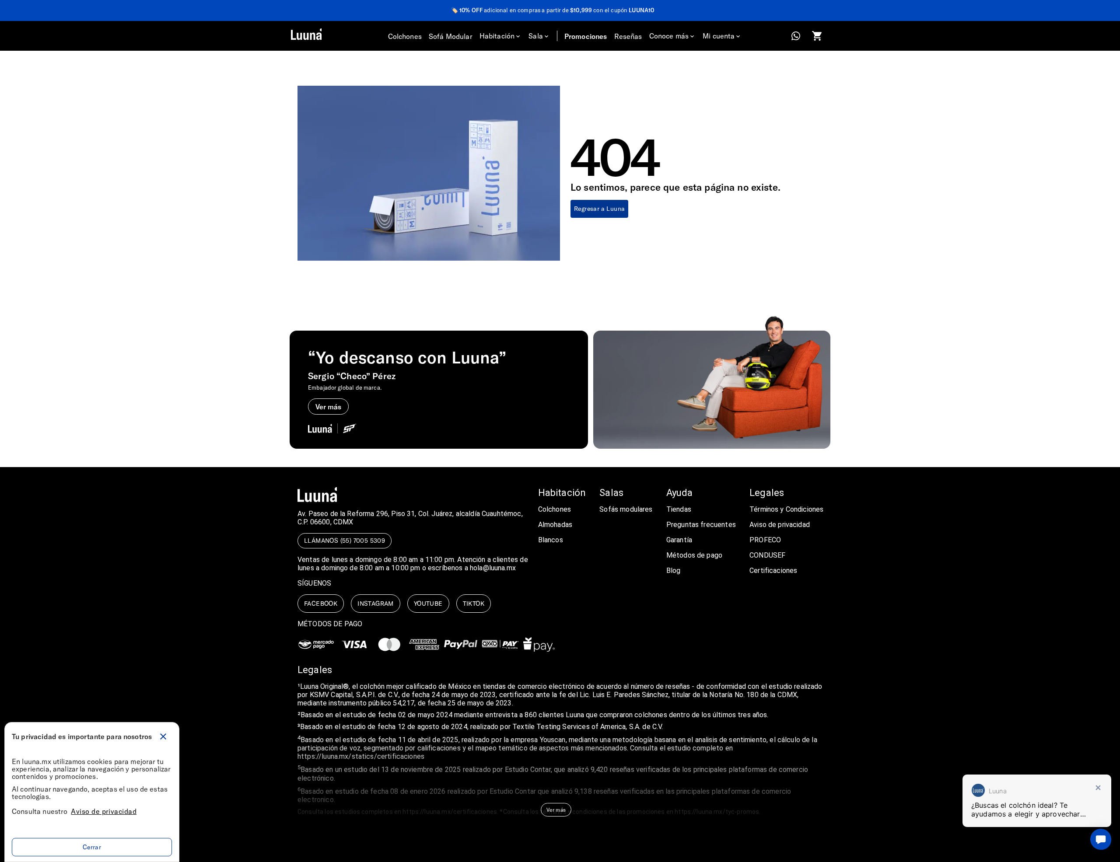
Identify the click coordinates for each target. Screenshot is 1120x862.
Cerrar (92, 847)
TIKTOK (473, 603)
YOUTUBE (428, 603)
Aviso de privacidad (103, 811)
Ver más (556, 809)
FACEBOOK (320, 603)
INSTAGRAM (375, 603)
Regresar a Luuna (599, 208)
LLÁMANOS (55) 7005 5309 (344, 540)
